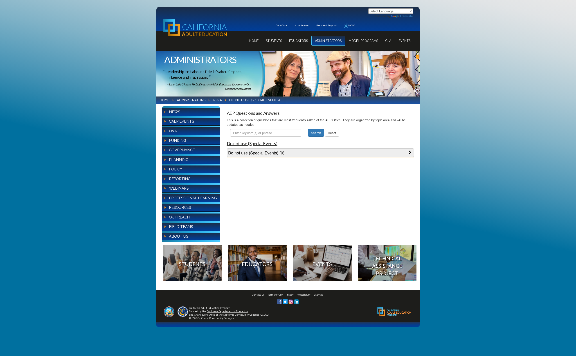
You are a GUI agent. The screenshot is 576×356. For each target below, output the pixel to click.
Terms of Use (275, 294)
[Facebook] (280, 301)
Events (404, 41)
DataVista (281, 25)
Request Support (326, 25)
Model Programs (363, 41)
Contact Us (258, 294)
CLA (388, 41)
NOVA (352, 25)
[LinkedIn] (296, 301)
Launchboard (302, 25)
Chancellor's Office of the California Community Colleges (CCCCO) (231, 314)
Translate (406, 16)
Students (274, 41)
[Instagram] (291, 301)
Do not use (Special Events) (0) (256, 153)
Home (254, 41)
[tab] (320, 152)
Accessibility (303, 294)
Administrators (328, 41)
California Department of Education (227, 311)
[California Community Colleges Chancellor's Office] (183, 311)
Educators (298, 41)
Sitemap (318, 294)
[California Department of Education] (169, 311)
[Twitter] (285, 301)
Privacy (290, 294)
